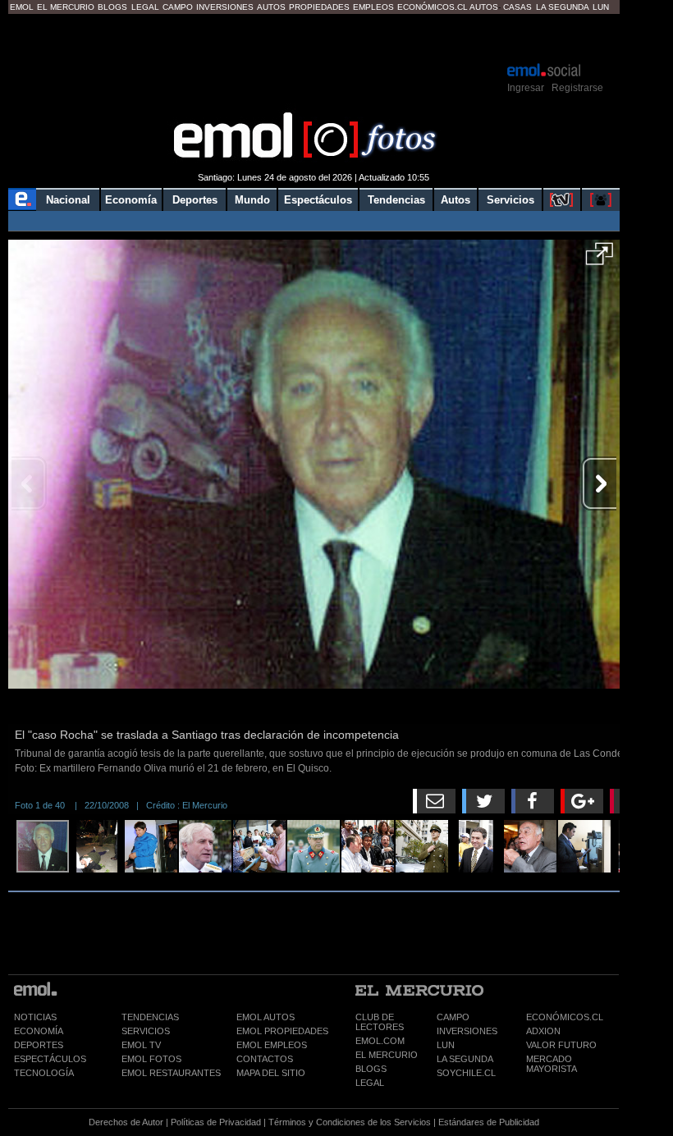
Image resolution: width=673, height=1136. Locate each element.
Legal (145, 6)
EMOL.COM (380, 1041)
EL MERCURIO (386, 1055)
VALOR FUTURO (561, 1045)
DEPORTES (38, 1045)
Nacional (68, 200)
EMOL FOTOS (151, 1059)
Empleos (373, 6)
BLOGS (371, 1069)
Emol (22, 6)
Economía (131, 200)
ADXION (543, 1031)
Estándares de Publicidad (488, 1122)
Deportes (194, 200)
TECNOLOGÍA (44, 1073)
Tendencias (396, 200)
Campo (178, 6)
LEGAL (369, 1083)
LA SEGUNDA (465, 1059)
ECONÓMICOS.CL (564, 1017)
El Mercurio (65, 6)
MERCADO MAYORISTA (551, 1064)
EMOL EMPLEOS (271, 1045)
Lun (601, 6)
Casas (517, 6)
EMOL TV (141, 1045)
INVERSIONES (467, 1031)
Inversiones (225, 6)
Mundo (252, 200)
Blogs (112, 6)
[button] (599, 259)
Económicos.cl (432, 6)
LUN (446, 1045)
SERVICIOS (145, 1031)
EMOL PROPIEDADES (282, 1031)
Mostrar (314, 37)
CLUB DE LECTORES (379, 1022)
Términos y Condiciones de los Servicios (349, 1122)
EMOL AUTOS (265, 1017)
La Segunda (562, 6)
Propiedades (319, 6)
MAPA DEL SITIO (270, 1073)
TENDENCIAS (150, 1017)
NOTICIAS (35, 1017)
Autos (271, 6)
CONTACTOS (264, 1059)
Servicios (510, 200)
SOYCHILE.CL (466, 1073)
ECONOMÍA (38, 1031)
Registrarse (577, 88)
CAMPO (453, 1017)
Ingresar (525, 88)
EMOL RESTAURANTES (171, 1073)
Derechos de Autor (126, 1122)
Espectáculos (318, 200)
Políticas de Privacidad (216, 1122)
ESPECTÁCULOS (50, 1059)
